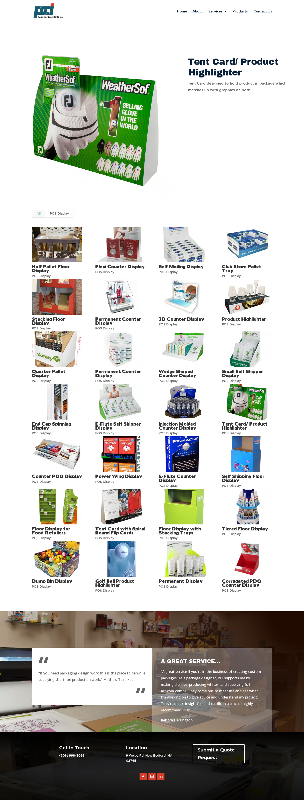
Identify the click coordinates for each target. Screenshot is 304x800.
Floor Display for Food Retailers (51, 530)
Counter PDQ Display (57, 476)
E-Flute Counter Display (177, 478)
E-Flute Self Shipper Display (118, 425)
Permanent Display (181, 581)
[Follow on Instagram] (152, 776)
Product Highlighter (244, 319)
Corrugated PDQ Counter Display (241, 583)
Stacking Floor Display (48, 321)
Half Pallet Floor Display (51, 268)
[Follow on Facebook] (143, 776)
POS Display (59, 213)
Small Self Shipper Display (242, 373)
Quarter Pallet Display (48, 373)
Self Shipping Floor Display (243, 478)
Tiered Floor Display (245, 528)
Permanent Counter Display (118, 321)
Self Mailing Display (181, 266)
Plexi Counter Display (120, 266)
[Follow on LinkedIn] (160, 776)
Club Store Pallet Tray (241, 268)
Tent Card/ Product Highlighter (245, 425)
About (198, 11)
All (38, 213)
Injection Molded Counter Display (177, 425)
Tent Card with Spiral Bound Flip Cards (120, 530)
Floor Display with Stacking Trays (180, 530)
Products (240, 11)
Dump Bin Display (52, 581)
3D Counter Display (181, 319)
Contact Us (262, 11)
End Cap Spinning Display (51, 425)
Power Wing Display (118, 476)
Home (182, 11)
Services (216, 11)
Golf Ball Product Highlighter (114, 583)
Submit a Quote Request (216, 753)
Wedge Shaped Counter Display (177, 373)
